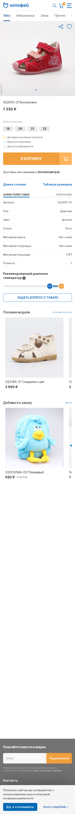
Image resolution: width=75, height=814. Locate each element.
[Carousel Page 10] (68, 312)
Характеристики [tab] (16, 194)
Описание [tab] (64, 194)
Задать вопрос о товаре (37, 297)
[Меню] (69, 6)
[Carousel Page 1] (53, 312)
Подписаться (59, 758)
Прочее (60, 15)
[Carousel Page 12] (71, 312)
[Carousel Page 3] (39, 89)
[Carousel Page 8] (64, 312)
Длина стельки (14, 184)
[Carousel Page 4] (41, 89)
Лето (6, 15)
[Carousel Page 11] (69, 312)
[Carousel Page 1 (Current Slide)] (35, 89)
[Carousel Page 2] (37, 89)
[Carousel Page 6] (61, 312)
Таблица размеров (57, 184)
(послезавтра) (31, 172)
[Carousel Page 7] (63, 312)
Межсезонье (25, 15)
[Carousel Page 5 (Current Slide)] (59, 312)
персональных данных (47, 770)
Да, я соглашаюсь (20, 807)
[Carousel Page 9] (66, 312)
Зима (44, 15)
